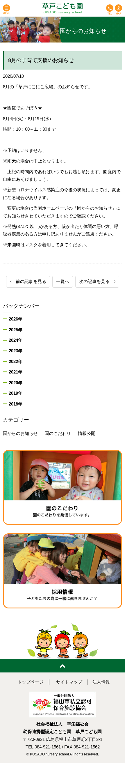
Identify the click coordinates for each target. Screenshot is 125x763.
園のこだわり (58, 433)
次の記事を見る (96, 281)
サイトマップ (69, 682)
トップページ (30, 682)
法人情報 (101, 682)
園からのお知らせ (20, 433)
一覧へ (62, 281)
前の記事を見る (28, 281)
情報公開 (86, 433)
